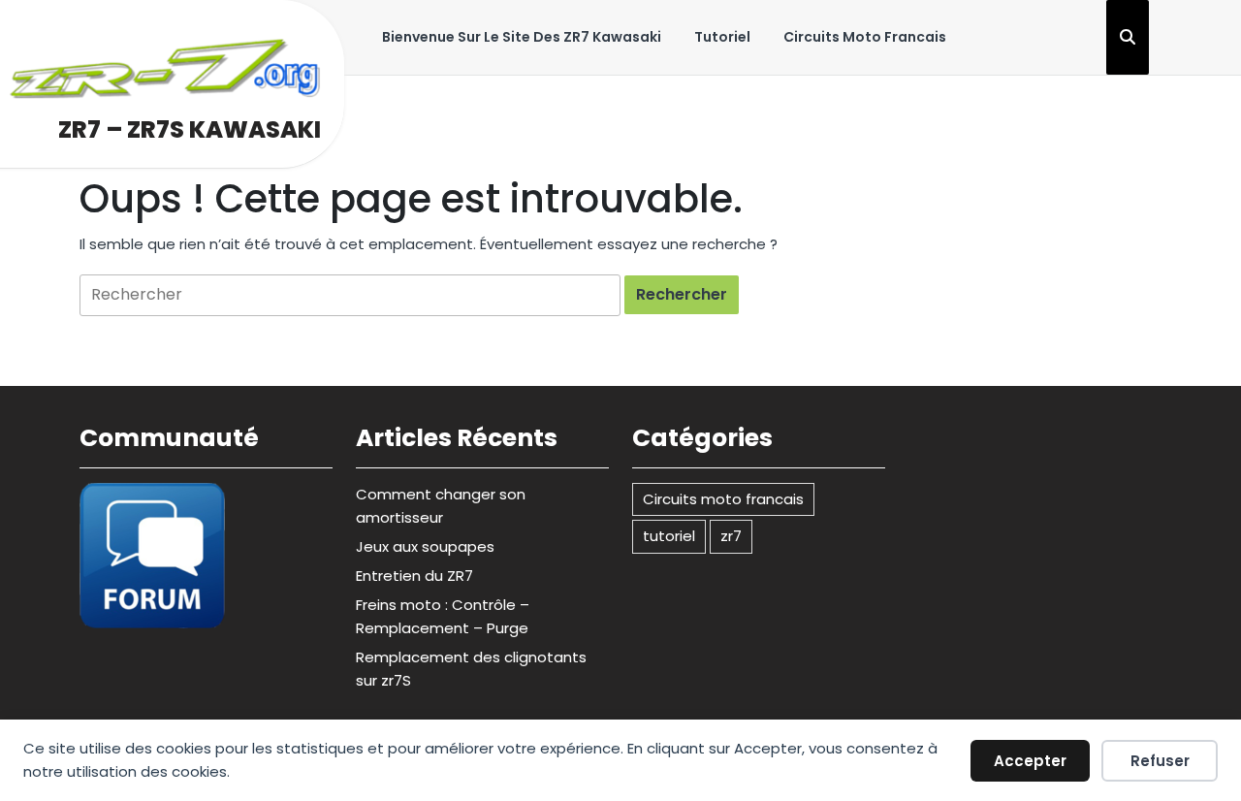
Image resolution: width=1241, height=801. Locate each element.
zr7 (731, 536)
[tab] (681, 294)
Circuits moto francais (864, 37)
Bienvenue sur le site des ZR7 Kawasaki (521, 37)
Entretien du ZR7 (414, 575)
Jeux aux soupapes (425, 546)
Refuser (1160, 761)
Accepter (1030, 761)
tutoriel (722, 37)
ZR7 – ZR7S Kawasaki (189, 129)
